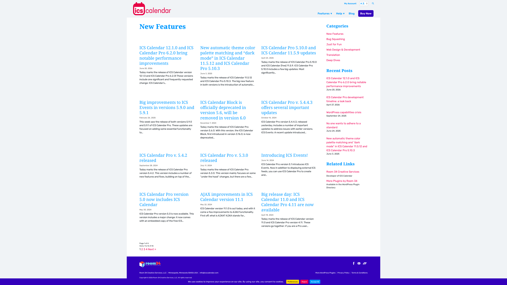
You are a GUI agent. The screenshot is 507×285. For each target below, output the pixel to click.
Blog (352, 13)
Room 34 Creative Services (342, 171)
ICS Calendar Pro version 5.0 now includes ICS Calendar (167, 211)
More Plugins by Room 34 (341, 180)
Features (324, 13)
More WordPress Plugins (325, 273)
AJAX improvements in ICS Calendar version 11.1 (228, 211)
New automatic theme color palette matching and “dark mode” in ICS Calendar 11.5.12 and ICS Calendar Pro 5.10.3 (228, 67)
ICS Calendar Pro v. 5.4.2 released (167, 167)
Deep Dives (333, 60)
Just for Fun (334, 44)
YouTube (359, 263)
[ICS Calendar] (196, 8)
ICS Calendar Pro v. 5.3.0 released (228, 167)
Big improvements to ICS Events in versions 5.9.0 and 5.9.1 (167, 121)
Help (339, 13)
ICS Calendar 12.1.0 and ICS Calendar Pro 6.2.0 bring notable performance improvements (167, 67)
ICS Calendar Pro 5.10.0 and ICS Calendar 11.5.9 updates (289, 67)
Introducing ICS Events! (289, 167)
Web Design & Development (343, 49)
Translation (333, 54)
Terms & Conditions (359, 273)
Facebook (353, 263)
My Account (350, 3)
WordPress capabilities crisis (343, 112)
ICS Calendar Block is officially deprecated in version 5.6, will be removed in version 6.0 (228, 121)
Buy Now (366, 13)
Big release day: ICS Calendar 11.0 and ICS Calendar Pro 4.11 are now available (289, 211)
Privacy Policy (343, 273)
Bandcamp (365, 263)
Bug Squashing (335, 39)
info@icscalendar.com (209, 273)
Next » (152, 249)
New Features (334, 33)
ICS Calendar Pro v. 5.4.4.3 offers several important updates (289, 121)
